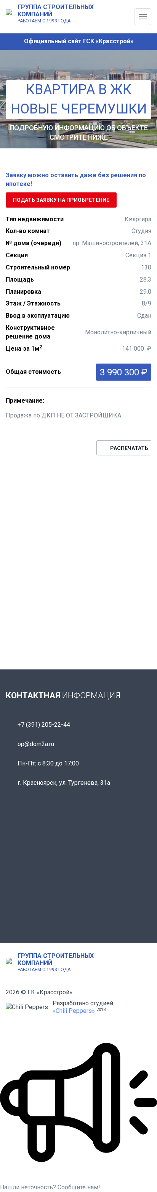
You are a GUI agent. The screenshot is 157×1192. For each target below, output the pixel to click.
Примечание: (25, 400)
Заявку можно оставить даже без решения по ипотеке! (76, 179)
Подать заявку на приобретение (61, 200)
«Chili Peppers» (74, 1010)
